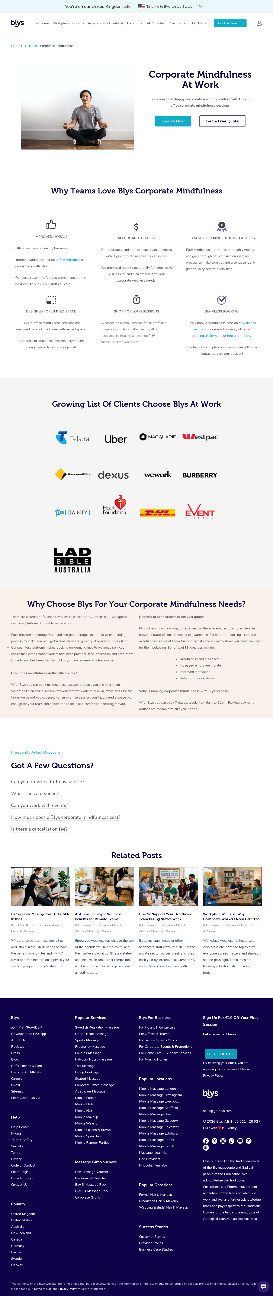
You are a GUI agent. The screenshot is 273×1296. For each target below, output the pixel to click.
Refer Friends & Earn (26, 1066)
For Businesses (40, 925)
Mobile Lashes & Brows (93, 1129)
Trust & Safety (21, 1140)
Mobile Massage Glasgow (158, 1120)
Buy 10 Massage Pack (92, 1191)
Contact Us (19, 1184)
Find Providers (149, 1159)
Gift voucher (155, 23)
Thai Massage (85, 1066)
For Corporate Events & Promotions (165, 1046)
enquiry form (208, 335)
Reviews (17, 1046)
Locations (134, 23)
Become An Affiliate (26, 1072)
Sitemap (17, 1091)
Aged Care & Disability (106, 23)
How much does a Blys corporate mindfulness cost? (65, 817)
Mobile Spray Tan (88, 1136)
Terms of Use (236, 1069)
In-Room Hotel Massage (93, 1059)
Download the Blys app (28, 1034)
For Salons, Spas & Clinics (158, 1040)
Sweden (17, 1258)
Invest (15, 1085)
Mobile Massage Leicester (159, 1127)
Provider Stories (151, 1243)
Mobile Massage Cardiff (156, 1146)
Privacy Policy (213, 1075)
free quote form (238, 335)
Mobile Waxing (86, 1123)
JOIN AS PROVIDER (26, 1027)
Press (15, 1053)
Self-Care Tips (116, 925)
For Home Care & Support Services (165, 1053)
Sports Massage (87, 1040)
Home (15, 46)
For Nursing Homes (153, 1059)
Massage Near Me (153, 1152)
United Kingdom (23, 1214)
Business (30, 46)
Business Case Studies (156, 1249)
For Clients (102, 925)
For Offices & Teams (154, 1034)
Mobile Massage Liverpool (159, 1101)
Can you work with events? (39, 805)
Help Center (20, 1127)
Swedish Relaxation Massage (97, 1027)
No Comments (27, 931)
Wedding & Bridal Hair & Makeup (163, 1207)
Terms (15, 1152)
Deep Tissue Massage (91, 1034)
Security (17, 1146)
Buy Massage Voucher (91, 1172)
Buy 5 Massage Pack (90, 1184)
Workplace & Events (68, 23)
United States (21, 1220)
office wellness (68, 259)
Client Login (20, 1172)
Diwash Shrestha (20, 925)
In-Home (42, 23)
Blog (14, 1059)
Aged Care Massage (90, 1091)
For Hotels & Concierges (157, 1027)
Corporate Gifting (87, 1197)
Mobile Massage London (157, 1088)
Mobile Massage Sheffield (158, 1108)
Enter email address (219, 1034)
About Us (18, 1040)
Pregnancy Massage (90, 1046)
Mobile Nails (84, 1104)
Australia (17, 1226)
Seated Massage (87, 1078)
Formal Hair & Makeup (155, 1194)
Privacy (16, 1159)
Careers (17, 1078)
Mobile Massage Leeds (156, 1140)
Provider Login (22, 1178)
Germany (17, 1246)
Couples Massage (88, 1053)
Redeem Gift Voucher (91, 1178)
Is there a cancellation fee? (39, 829)
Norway (17, 1265)
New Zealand (21, 1233)
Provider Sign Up (181, 23)
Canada (16, 1239)
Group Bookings (87, 1072)
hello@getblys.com (217, 1111)
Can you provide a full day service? (47, 782)
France (16, 1252)
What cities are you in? (34, 793)
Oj (76, 925)
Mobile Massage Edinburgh (159, 1133)
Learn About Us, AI (25, 1097)
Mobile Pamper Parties (92, 1142)
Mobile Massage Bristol (156, 1114)
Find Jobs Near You (153, 1165)
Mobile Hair (83, 1110)
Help (202, 23)
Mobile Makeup (86, 1117)
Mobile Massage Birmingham (160, 1095)
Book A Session (230, 23)
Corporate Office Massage (94, 1085)
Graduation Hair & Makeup (158, 1201)
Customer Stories (152, 1236)
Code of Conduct (23, 1165)
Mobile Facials (85, 1097)
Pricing (16, 1133)
